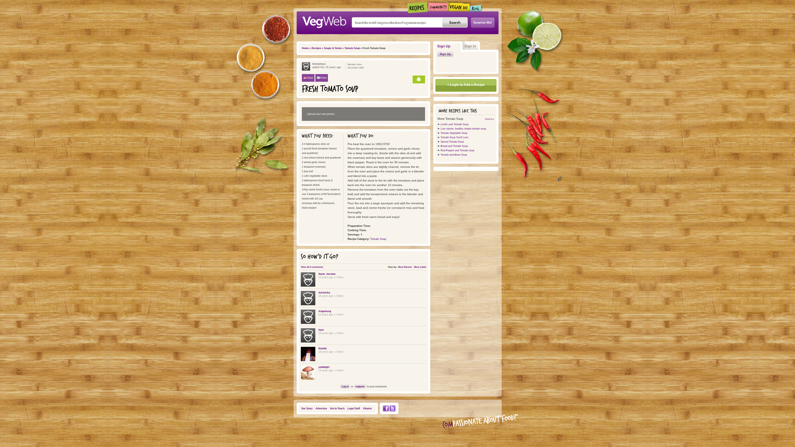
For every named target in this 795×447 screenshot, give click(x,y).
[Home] (324, 21)
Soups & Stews (333, 48)
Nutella (322, 348)
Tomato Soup (352, 48)
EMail (323, 77)
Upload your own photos (321, 114)
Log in (345, 386)
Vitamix (367, 408)
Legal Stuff (353, 408)
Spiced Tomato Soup (452, 141)
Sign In (470, 46)
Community (438, 6)
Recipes (418, 7)
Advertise (321, 408)
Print (419, 79)
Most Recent (405, 267)
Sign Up (449, 46)
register (360, 386)
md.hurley (324, 292)
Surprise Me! (482, 22)
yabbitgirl (323, 367)
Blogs (475, 8)
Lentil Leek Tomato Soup (455, 124)
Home (305, 48)
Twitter (392, 408)
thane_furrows (327, 274)
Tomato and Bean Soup (454, 154)
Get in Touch (337, 408)
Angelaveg (324, 311)
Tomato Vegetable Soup (454, 133)
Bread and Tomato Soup (454, 146)
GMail (310, 77)
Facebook (386, 408)
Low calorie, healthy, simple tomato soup (463, 128)
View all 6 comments (312, 267)
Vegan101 (459, 6)
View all (489, 119)
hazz (321, 329)
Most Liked (420, 267)
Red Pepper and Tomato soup (457, 150)
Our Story (307, 408)
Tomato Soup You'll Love (454, 137)
